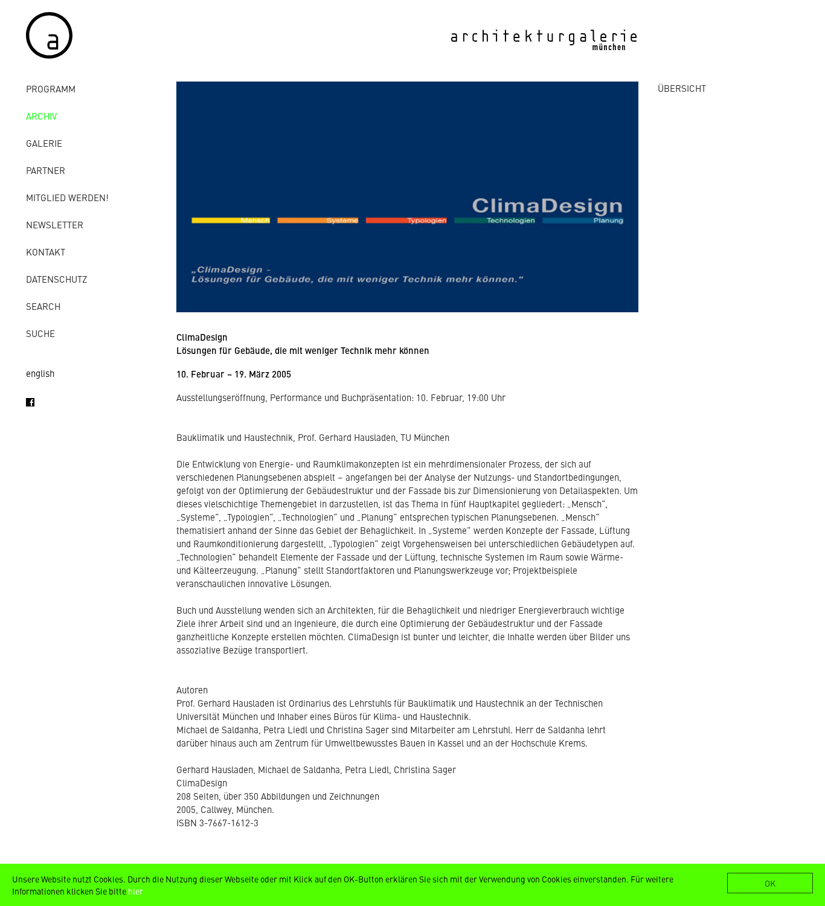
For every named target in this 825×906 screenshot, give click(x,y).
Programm (50, 88)
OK (770, 883)
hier (135, 891)
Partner (45, 170)
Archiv (41, 115)
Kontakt (45, 251)
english (40, 373)
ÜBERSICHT (682, 88)
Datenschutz (56, 278)
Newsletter (54, 224)
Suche (40, 333)
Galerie (44, 143)
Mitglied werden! (67, 197)
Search (43, 306)
